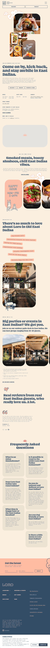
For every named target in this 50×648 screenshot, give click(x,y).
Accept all (43, 644)
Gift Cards (17, 594)
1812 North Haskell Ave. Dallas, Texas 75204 (37, 97)
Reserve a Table (30, 87)
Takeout (36, 6)
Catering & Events (20, 590)
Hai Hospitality (34, 591)
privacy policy (23, 644)
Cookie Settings (34, 608)
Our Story (5, 599)
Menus (4, 594)
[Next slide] (8, 430)
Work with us (33, 594)
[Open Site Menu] (46, 3)
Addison (12, 118)
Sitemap (32, 615)
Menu (6, 88)
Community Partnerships (36, 598)
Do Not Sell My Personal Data (37, 605)
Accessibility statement (36, 612)
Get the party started (8, 382)
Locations (5, 590)
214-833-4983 (5, 103)
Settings (34, 644)
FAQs (15, 599)
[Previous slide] (3, 430)
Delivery (13, 6)
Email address (22, 570)
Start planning (6, 112)
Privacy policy (34, 601)
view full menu (25, 174)
